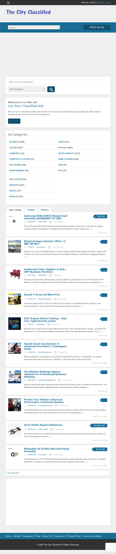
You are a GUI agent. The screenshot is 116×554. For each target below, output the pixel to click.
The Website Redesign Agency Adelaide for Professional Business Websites (45, 374)
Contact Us (59, 536)
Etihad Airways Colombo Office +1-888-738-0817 (45, 242)
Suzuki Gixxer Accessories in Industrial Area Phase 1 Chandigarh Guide (45, 346)
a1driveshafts (43, 429)
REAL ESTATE (15, 179)
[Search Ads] (51, 89)
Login (106, 3)
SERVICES (32, 380)
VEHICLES (32, 299)
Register (99, 3)
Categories (28, 536)
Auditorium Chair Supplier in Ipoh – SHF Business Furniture (45, 270)
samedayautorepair (45, 405)
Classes (31, 324)
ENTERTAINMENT (17, 171)
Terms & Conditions (92, 536)
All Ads (17, 536)
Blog (38, 536)
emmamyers (40, 247)
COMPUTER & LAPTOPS (19, 159)
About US (47, 536)
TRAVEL (31, 247)
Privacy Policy (74, 536)
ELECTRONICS (15, 165)
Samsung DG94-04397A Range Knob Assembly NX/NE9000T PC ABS (45, 217)
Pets (60, 171)
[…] (90, 229)
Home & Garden (66, 159)
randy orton (42, 222)
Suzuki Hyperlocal (44, 299)
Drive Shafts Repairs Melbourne (43, 425)
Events (61, 142)
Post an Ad (97, 27)
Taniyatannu (40, 324)
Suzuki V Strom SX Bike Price (42, 294)
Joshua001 (42, 455)
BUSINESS (32, 222)
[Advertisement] (58, 54)
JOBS (60, 165)
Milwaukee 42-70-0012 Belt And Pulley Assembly (46, 450)
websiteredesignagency (47, 380)
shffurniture (42, 275)
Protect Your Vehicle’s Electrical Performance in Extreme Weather (44, 401)
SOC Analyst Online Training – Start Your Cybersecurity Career (45, 319)
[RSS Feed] (8, 2)
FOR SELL (62, 148)
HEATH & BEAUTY (66, 153)
